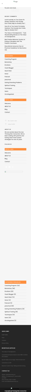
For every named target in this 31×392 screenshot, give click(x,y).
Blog (6, 109)
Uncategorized (9, 94)
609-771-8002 (12, 379)
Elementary (8, 62)
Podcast (7, 77)
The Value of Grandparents (9, 351)
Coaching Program (11, 59)
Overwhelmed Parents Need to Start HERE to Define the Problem (15, 355)
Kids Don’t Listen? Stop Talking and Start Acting (13, 366)
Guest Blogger (9, 68)
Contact (7, 112)
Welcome (8, 103)
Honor (6, 74)
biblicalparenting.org (10, 374)
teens (6, 91)
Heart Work (8, 71)
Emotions (7, 65)
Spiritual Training (10, 85)
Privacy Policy (5, 343)
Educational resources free (13, 46)
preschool (8, 79)
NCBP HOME (5, 335)
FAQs (3, 337)
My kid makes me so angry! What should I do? (13, 359)
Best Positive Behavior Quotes (14, 39)
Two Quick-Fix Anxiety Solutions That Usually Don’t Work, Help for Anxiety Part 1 (15, 21)
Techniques (8, 88)
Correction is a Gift (6, 362)
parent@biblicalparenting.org (11, 381)
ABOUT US (8, 106)
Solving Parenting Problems (13, 82)
